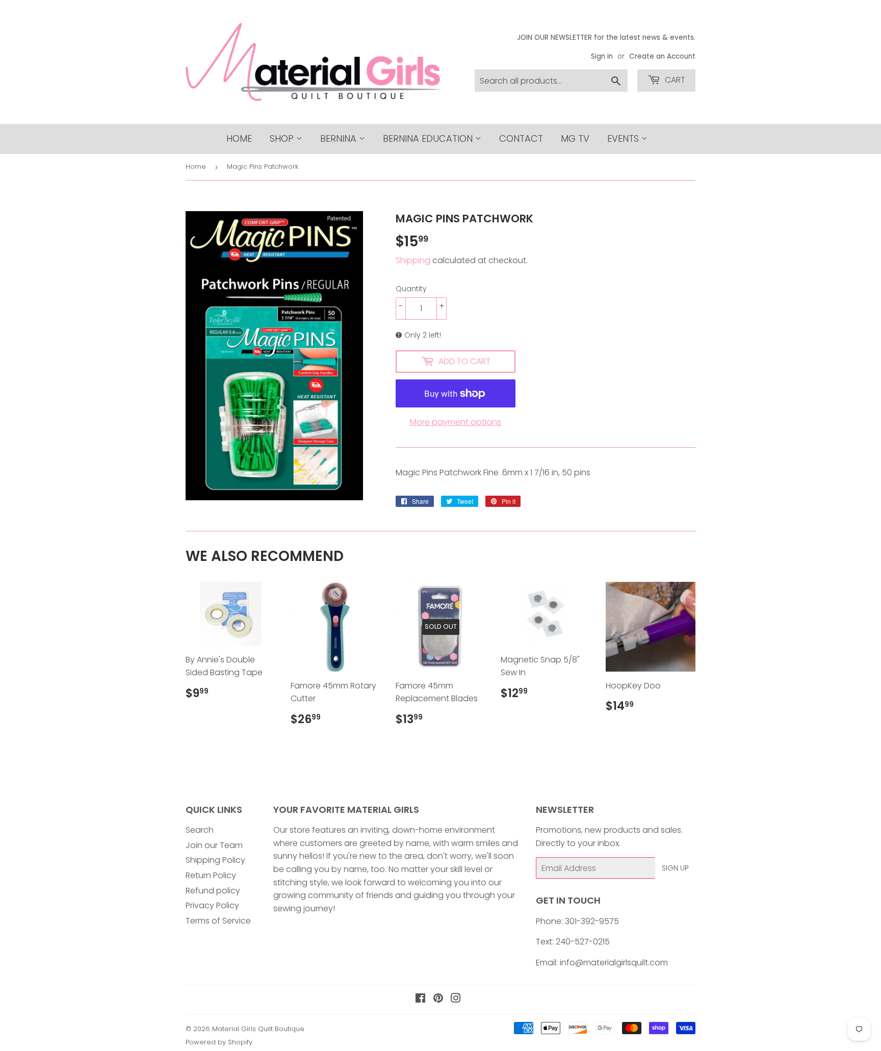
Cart (674, 80)
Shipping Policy (215, 860)
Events (624, 138)
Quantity (411, 289)
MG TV (575, 138)
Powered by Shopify (219, 1042)
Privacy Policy (212, 905)
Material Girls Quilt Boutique (258, 1029)
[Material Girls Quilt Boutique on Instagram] (456, 999)
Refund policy (213, 890)
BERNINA (339, 138)
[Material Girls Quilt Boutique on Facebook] (420, 999)
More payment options (455, 422)
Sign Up (675, 868)
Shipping (413, 260)
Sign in (602, 56)
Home (239, 138)
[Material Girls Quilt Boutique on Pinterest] (438, 999)
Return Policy (211, 875)
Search (200, 830)
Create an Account (662, 56)
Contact (521, 138)
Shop (283, 138)
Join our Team (214, 845)
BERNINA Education (429, 138)
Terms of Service (218, 921)
